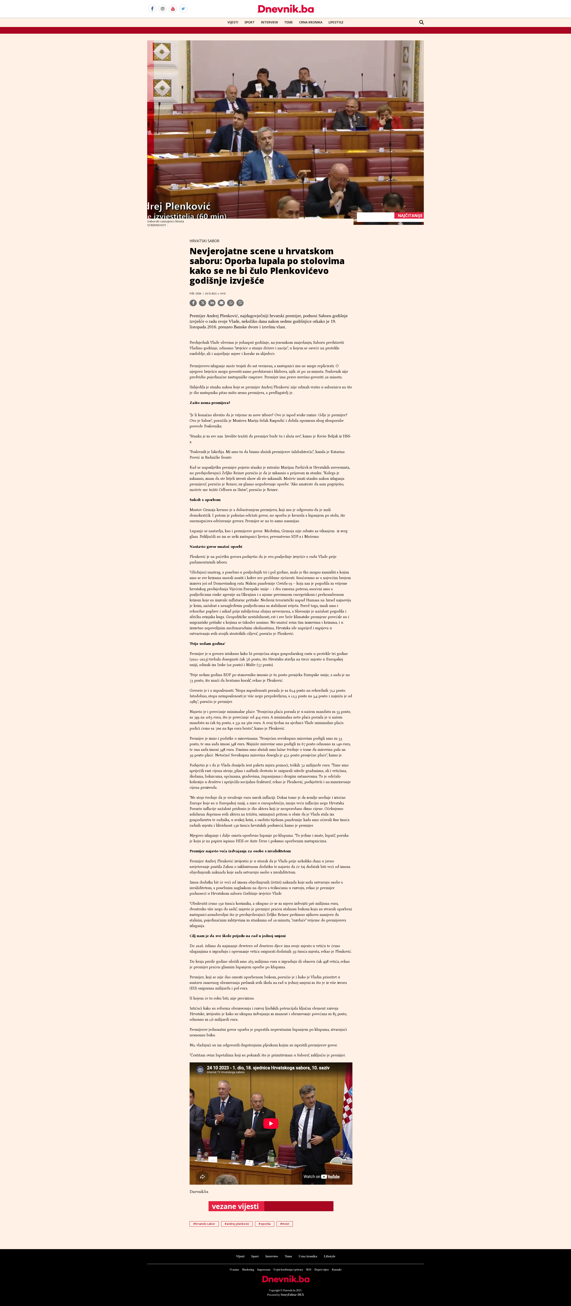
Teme (288, 22)
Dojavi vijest (321, 1269)
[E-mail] (221, 303)
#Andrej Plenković (237, 1224)
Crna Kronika (310, 22)
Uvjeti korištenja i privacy (288, 1269)
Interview (269, 22)
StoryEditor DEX (292, 1294)
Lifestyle (336, 22)
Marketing (248, 1269)
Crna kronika (308, 1256)
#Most (285, 1224)
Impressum (263, 1269)
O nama (234, 1269)
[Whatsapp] (230, 303)
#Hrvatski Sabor (204, 1224)
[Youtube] (173, 9)
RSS (308, 1269)
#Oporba (265, 1224)
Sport (249, 22)
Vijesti (233, 22)
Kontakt (336, 1269)
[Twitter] (183, 9)
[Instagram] (163, 9)
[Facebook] (152, 9)
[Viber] (240, 303)
